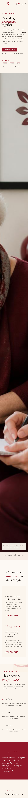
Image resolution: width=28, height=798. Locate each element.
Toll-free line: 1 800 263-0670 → (14, 558)
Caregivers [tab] (18, 66)
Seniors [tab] (5, 63)
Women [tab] (5, 66)
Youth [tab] (18, 63)
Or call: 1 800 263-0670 (11, 53)
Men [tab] (11, 66)
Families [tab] (12, 63)
